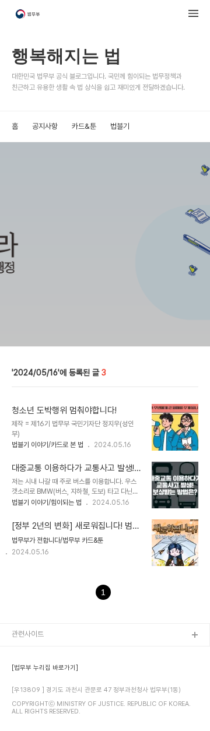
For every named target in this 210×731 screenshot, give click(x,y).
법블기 (120, 126)
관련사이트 (28, 634)
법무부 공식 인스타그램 (46, 710)
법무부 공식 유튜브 (39, 654)
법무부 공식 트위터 (39, 691)
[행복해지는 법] (29, 15)
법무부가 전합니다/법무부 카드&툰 (57, 540)
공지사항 (45, 126)
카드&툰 (84, 126)
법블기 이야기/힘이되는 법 (47, 502)
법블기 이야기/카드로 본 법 (47, 445)
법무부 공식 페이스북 (43, 673)
